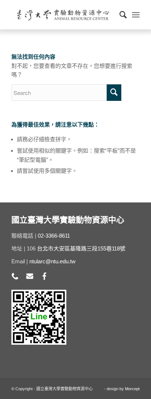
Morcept (132, 389)
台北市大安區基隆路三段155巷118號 (81, 248)
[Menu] (136, 14)
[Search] (119, 14)
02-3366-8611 (54, 236)
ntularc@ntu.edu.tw (52, 261)
